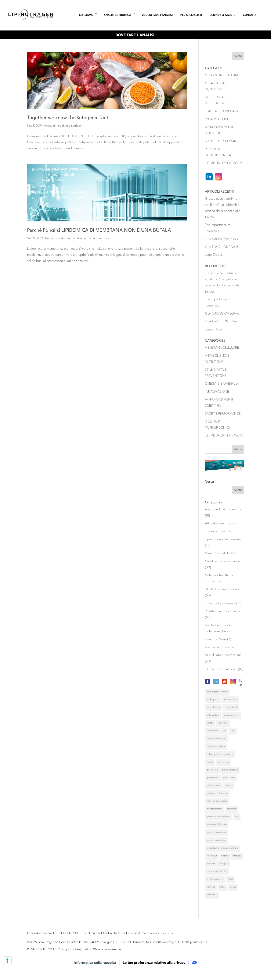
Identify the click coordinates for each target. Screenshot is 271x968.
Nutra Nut (212, 856)
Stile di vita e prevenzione (223, 655)
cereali (210, 723)
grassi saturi (213, 778)
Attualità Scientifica (219, 523)
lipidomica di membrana (218, 817)
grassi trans (229, 778)
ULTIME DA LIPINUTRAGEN (223, 163)
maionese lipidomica (217, 824)
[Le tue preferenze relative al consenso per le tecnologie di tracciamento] (7, 961)
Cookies (75, 949)
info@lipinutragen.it (166, 942)
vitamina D (212, 895)
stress (222, 887)
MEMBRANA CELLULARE (222, 75)
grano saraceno (230, 770)
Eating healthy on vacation (220, 754)
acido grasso (213, 700)
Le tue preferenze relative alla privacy (154, 962)
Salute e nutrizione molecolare (90, 238)
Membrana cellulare (57, 238)
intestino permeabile (217, 801)
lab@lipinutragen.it (194, 942)
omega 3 (223, 864)
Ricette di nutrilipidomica (222, 611)
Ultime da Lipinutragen (221, 669)
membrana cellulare (217, 832)
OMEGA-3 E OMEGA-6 (221, 111)
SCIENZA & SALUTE (222, 15)
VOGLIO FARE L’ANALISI (157, 15)
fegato (210, 762)
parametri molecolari (217, 871)
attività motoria (231, 715)
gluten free (223, 762)
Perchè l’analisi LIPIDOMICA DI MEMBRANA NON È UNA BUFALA (99, 230)
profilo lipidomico (215, 879)
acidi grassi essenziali (217, 692)
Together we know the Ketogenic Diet (67, 117)
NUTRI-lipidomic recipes (222, 589)
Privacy (63, 949)
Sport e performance (219, 647)
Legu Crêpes (214, 255)
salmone (211, 887)
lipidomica (231, 809)
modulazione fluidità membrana (222, 848)
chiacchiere (223, 723)
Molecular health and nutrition (63, 125)
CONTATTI (249, 15)
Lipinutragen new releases (223, 539)
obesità (225, 856)
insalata (228, 785)
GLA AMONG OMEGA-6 (222, 239)
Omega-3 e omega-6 (220, 603)
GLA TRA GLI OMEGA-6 (221, 247)
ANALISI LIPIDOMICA (117, 15)
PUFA (230, 879)
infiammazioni (213, 785)
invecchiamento (215, 809)
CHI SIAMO (86, 15)
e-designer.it (116, 949)
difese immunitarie (216, 746)
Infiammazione (215, 531)
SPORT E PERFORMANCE (223, 141)
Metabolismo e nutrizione (222, 561)
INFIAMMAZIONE (217, 119)
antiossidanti (231, 707)
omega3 (237, 856)
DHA (224, 731)
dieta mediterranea (216, 738)
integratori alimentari (217, 793)
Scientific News (215, 639)
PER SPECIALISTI (191, 15)
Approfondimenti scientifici (224, 509)
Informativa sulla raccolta (95, 962)
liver (237, 817)
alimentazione (231, 700)
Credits (86, 949)
